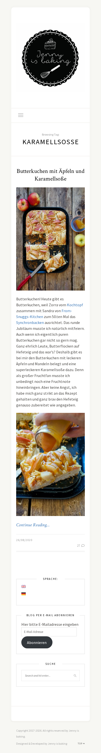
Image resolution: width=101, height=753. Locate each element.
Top (80, 743)
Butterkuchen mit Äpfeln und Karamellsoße (51, 174)
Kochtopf (75, 304)
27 (79, 546)
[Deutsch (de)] (23, 593)
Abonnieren (37, 642)
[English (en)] (23, 586)
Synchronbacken (30, 322)
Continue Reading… (33, 525)
